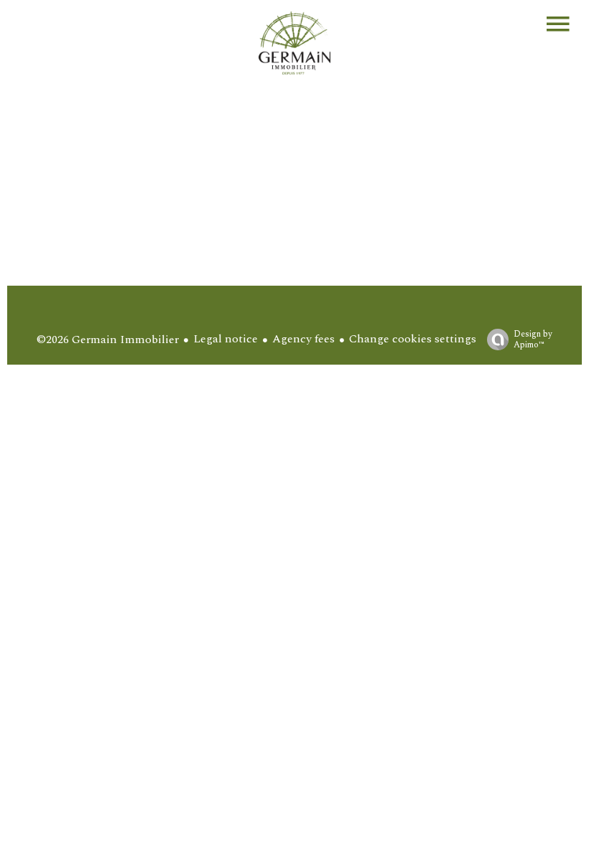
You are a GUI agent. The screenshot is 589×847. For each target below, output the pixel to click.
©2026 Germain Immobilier (108, 339)
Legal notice (225, 338)
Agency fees (303, 338)
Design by (533, 338)
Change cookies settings (412, 338)
